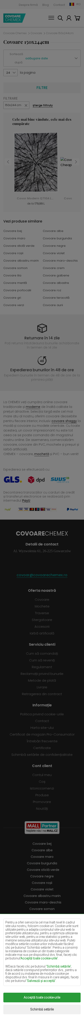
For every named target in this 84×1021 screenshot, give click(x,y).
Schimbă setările (42, 1009)
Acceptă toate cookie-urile (42, 997)
